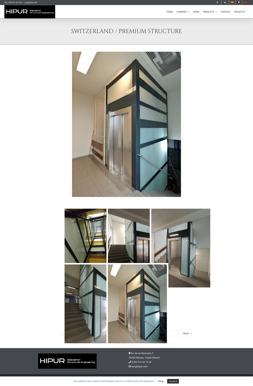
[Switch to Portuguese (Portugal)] (245, 2)
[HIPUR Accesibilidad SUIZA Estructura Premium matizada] (126, 52)
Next (186, 333)
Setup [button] (161, 381)
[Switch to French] (239, 2)
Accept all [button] (173, 381)
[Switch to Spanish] (232, 2)
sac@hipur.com (31, 2)
